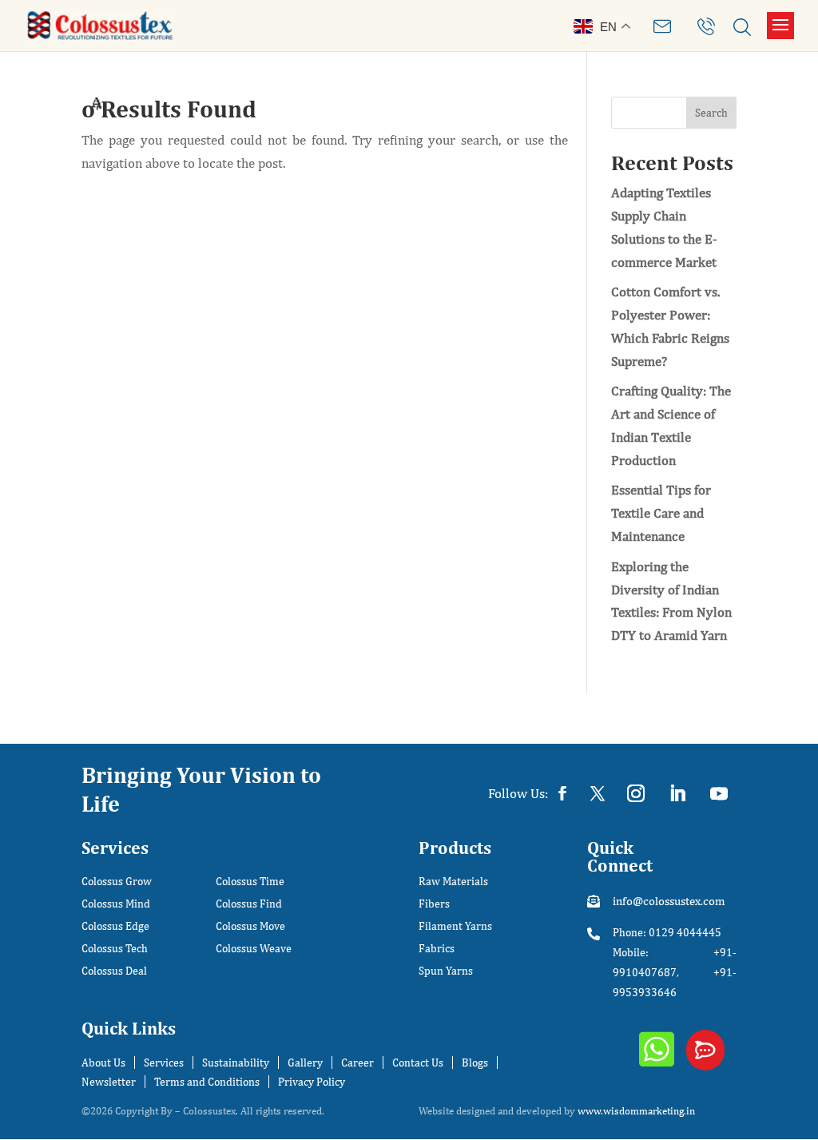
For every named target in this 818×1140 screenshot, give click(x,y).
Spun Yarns (446, 971)
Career (357, 1062)
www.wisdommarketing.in (636, 1111)
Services (164, 1062)
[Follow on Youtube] (719, 793)
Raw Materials (453, 882)
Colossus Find (249, 904)
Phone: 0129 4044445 (667, 932)
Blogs (475, 1062)
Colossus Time (250, 882)
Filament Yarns (455, 926)
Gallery (305, 1062)
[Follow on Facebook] (562, 793)
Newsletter (108, 1081)
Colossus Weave (254, 949)
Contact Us (417, 1062)
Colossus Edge (115, 926)
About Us (103, 1062)
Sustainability (235, 1062)
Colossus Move (250, 926)
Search (711, 112)
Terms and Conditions (207, 1081)
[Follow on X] (597, 793)
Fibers (434, 904)
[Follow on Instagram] (635, 793)
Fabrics (437, 949)
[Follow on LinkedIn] (677, 793)
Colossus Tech (114, 949)
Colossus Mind (115, 904)
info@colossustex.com (669, 901)
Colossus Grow (116, 882)
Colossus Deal (114, 971)
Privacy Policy (311, 1081)
